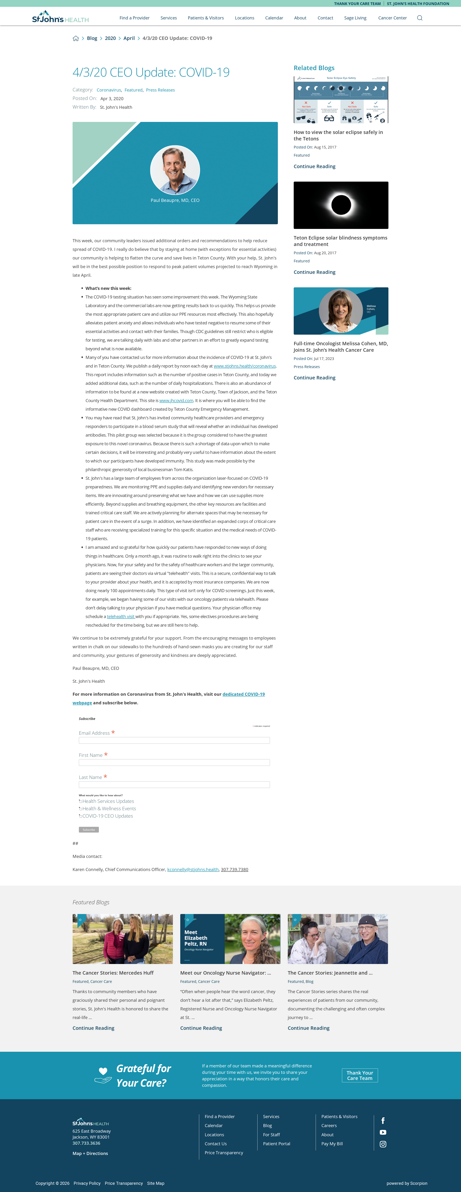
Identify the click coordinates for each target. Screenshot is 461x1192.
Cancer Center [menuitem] (392, 18)
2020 (110, 38)
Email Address (97, 732)
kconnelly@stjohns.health (193, 869)
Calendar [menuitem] (274, 18)
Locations (214, 1134)
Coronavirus (109, 90)
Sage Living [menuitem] (355, 18)
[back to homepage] (76, 38)
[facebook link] (383, 1121)
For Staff (271, 1134)
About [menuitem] (300, 18)
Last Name (93, 776)
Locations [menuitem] (244, 18)
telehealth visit (121, 616)
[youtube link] (383, 1133)
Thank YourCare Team (360, 1075)
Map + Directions (90, 1153)
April (129, 38)
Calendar (214, 1125)
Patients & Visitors (339, 1116)
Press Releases (160, 90)
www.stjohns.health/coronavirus (245, 366)
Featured (134, 90)
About (327, 1134)
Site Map (155, 1183)
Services (271, 1116)
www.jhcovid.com (176, 400)
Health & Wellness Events (109, 808)
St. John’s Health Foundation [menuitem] (418, 3)
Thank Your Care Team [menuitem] (357, 3)
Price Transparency (224, 1152)
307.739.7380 (234, 869)
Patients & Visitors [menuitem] (206, 18)
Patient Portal (276, 1143)
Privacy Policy (87, 1183)
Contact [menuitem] (325, 18)
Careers (329, 1125)
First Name (93, 754)
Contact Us (216, 1143)
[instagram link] (383, 1145)
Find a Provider (220, 1116)
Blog (92, 38)
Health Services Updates (108, 801)
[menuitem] (420, 17)
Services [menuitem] (169, 18)
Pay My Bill (332, 1143)
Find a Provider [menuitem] (135, 18)
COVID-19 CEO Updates (107, 816)
